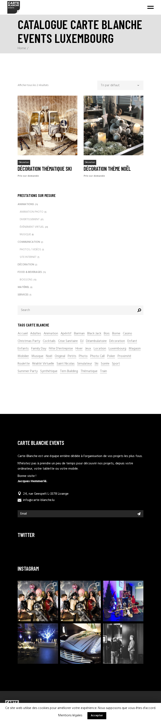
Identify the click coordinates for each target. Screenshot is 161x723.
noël (49, 356)
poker (111, 356)
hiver (79, 348)
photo (83, 356)
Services (23, 295)
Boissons (26, 279)
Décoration (24, 162)
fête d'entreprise (61, 348)
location (100, 348)
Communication (29, 242)
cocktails (49, 341)
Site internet (28, 257)
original (60, 356)
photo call (97, 356)
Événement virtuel (32, 227)
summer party (28, 371)
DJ (81, 341)
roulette (24, 363)
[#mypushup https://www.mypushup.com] (80, 643)
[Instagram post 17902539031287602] (38, 601)
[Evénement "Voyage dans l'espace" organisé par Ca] (80, 601)
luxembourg (117, 348)
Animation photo (31, 212)
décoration (117, 341)
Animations (26, 204)
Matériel (23, 287)
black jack (94, 333)
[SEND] (138, 513)
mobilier (23, 356)
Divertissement (30, 219)
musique (37, 356)
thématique (88, 371)
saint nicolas (66, 363)
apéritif (66, 333)
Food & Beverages (30, 272)
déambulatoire (96, 341)
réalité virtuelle (43, 363)
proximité (124, 356)
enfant (132, 341)
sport (116, 363)
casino (127, 333)
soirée (105, 363)
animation (51, 333)
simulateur (84, 363)
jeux (88, 348)
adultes (35, 333)
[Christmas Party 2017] (38, 643)
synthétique (48, 371)
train (103, 371)
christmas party (29, 341)
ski (96, 363)
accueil (23, 333)
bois (107, 333)
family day (38, 348)
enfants (23, 348)
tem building (69, 371)
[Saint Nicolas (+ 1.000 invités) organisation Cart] (123, 601)
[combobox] (120, 85)
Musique (25, 234)
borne (116, 333)
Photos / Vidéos (30, 249)
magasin (135, 348)
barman (79, 333)
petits (72, 356)
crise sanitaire (68, 341)
